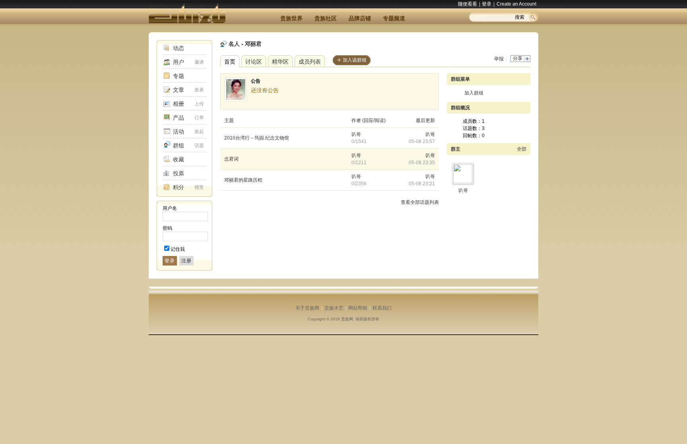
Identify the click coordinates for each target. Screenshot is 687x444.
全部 (521, 149)
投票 (178, 173)
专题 (178, 76)
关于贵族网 (307, 308)
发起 (199, 131)
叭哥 (356, 134)
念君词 (231, 159)
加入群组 (473, 93)
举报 (499, 59)
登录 (486, 4)
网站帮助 (357, 308)
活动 (178, 131)
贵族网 (347, 319)
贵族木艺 (334, 308)
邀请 (199, 62)
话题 (199, 145)
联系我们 (382, 308)
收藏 (178, 159)
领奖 (199, 187)
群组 (178, 145)
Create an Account (516, 4)
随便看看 (467, 4)
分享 (517, 58)
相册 (178, 104)
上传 (199, 104)
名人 (234, 44)
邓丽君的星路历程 (243, 180)
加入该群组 (355, 60)
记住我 (178, 249)
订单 (199, 117)
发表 (199, 90)
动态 (178, 48)
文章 (178, 90)
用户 (178, 62)
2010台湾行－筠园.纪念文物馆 (256, 138)
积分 (178, 187)
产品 (178, 117)
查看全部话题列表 (420, 202)
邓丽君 (253, 44)
